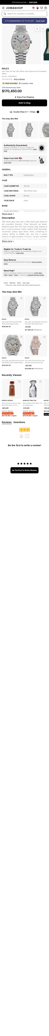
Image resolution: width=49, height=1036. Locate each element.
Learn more (7, 162)
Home (6, 283)
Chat (15, 275)
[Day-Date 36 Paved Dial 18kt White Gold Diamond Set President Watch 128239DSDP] (21, 298)
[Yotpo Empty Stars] (7, 79)
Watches (12, 283)
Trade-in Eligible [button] (11, 83)
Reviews (7, 422)
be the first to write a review (24, 470)
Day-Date (26, 283)
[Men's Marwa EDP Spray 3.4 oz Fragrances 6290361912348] (40, 381)
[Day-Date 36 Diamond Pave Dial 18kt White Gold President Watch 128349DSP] (21, 337)
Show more (7, 241)
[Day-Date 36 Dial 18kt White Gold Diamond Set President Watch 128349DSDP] (43, 29)
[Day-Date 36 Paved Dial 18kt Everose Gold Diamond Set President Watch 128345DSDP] (44, 337)
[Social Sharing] (37, 29)
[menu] (3, 7)
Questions (19, 422)
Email (10, 275)
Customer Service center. (35, 275)
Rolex (19, 283)
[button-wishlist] (41, 7)
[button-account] (37, 7)
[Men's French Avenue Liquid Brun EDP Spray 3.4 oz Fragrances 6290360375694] (19, 381)
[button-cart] (45, 7)
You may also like (10, 118)
